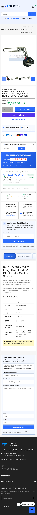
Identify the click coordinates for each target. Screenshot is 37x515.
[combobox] (18, 14)
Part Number (7, 233)
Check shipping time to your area (15, 144)
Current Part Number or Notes (11, 385)
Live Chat (19, 177)
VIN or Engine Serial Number (10, 372)
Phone (5, 419)
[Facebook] (2, 469)
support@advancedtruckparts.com (15, 179)
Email (30, 18)
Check (21, 148)
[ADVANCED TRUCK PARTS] (17, 7)
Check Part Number (19, 241)
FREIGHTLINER (12, 89)
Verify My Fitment (18, 427)
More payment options (18, 119)
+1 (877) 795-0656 (13, 18)
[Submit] (33, 498)
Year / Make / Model (8, 378)
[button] (4, 79)
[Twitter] (5, 469)
